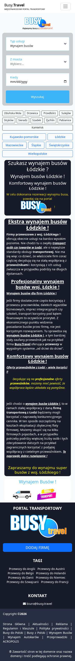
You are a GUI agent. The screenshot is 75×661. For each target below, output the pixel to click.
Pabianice (65, 120)
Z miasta (16, 59)
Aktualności (40, 624)
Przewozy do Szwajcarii (23, 582)
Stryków (9, 120)
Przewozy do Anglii (22, 569)
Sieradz (22, 120)
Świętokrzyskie (59, 145)
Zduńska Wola (12, 113)
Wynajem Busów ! (37, 482)
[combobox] (38, 43)
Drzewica (32, 113)
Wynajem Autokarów (23, 637)
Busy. (24, 6)
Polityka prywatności (54, 628)
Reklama (62, 624)
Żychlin (50, 120)
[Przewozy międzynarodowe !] (36, 207)
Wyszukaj (37, 97)
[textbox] (36, 62)
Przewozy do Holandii (51, 573)
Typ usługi (17, 41)
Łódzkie (60, 137)
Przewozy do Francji (55, 582)
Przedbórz (50, 113)
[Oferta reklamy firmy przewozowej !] (37, 493)
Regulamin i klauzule (18, 628)
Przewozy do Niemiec (50, 577)
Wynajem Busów (60, 633)
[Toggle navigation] (65, 6)
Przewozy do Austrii (51, 569)
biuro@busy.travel (39, 604)
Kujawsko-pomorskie (24, 137)
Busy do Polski (13, 633)
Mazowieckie (14, 145)
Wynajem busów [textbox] (21, 46)
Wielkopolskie (37, 154)
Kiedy (14, 77)
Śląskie (36, 145)
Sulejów (66, 113)
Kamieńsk (38, 127)
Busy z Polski (36, 633)
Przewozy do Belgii (21, 573)
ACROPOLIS (11, 641)
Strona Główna (14, 624)
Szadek (36, 120)
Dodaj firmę (37, 547)
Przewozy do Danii (21, 577)
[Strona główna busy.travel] (37, 23)
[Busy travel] (38, 526)
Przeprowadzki (57, 637)
